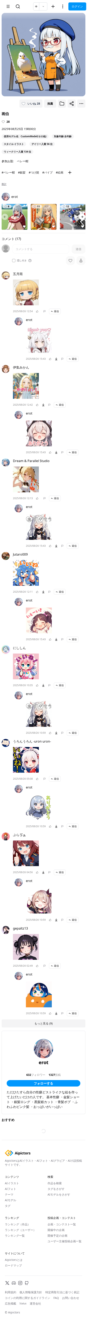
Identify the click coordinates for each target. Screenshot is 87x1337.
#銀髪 (21, 172)
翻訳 (4, 184)
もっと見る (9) (43, 1023)
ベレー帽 (22, 161)
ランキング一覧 (15, 1235)
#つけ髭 (34, 172)
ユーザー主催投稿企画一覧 (65, 1241)
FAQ (56, 1298)
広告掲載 (10, 1303)
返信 (56, 311)
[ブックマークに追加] (62, 104)
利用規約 (10, 1292)
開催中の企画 (56, 1230)
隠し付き (22, 260)
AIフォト (10, 1189)
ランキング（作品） (17, 1224)
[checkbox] (13, 260)
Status (23, 1303)
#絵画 (59, 172)
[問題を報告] (44, 311)
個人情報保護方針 (30, 1292)
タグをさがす (56, 1189)
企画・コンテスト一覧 (62, 1224)
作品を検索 (55, 1183)
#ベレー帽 (8, 172)
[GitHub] (26, 1283)
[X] (7, 1283)
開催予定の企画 (57, 1235)
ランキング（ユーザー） (20, 1230)
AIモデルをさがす (59, 1194)
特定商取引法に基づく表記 (62, 1292)
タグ (8, 1206)
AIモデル (10, 1200)
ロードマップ (13, 1265)
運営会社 (35, 1303)
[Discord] (13, 1283)
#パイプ (47, 172)
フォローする (43, 1083)
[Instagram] (20, 1283)
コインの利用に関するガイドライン (27, 1298)
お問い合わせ (70, 1298)
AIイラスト (12, 1183)
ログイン (77, 6)
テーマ (9, 1194)
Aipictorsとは (13, 1260)
